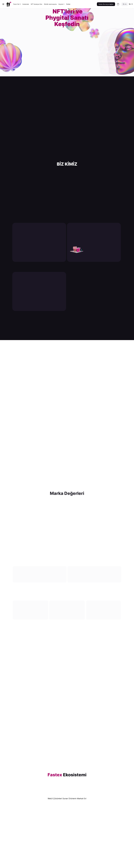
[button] (130, 4)
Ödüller (68, 4)
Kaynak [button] (61, 4)
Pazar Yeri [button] (16, 4)
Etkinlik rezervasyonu (50, 4)
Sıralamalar (25, 4)
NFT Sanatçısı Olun (36, 4)
